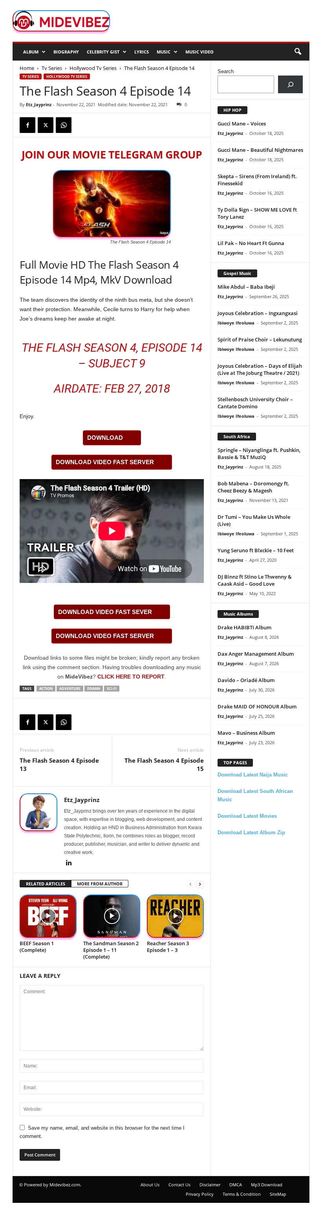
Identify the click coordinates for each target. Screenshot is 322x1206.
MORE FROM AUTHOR (100, 884)
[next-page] (200, 884)
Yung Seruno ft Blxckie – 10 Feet (256, 550)
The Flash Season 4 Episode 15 (164, 764)
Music (163, 52)
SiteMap (278, 1194)
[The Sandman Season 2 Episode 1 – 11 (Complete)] (111, 915)
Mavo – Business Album (246, 732)
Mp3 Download (266, 1185)
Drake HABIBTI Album (244, 627)
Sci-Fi (112, 688)
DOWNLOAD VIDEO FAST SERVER (105, 462)
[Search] (290, 84)
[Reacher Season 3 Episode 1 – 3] (175, 915)
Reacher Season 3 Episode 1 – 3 (168, 946)
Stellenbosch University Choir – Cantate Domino (255, 403)
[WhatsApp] (63, 125)
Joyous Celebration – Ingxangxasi (258, 313)
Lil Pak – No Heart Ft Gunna (251, 243)
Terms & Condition (242, 1194)
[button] (297, 52)
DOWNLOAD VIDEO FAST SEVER (105, 612)
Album (30, 52)
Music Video (199, 52)
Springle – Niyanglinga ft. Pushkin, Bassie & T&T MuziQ (259, 453)
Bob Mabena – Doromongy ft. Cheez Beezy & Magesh (253, 487)
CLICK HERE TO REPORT (131, 676)
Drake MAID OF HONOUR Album (257, 706)
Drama (93, 688)
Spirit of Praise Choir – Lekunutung (260, 339)
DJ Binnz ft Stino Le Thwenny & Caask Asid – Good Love (255, 580)
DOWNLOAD (105, 437)
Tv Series (52, 68)
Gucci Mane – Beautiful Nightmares (260, 149)
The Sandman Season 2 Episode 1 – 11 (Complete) (111, 950)
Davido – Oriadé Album (246, 680)
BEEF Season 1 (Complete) (37, 946)
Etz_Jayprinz (38, 104)
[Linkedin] (68, 863)
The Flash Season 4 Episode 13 (59, 764)
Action (46, 688)
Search (226, 71)
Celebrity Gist (103, 52)
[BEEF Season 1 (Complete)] (48, 915)
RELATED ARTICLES (45, 884)
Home (27, 68)
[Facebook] (27, 125)
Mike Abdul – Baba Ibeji (246, 286)
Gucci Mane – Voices (242, 123)
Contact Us (179, 1185)
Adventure (69, 688)
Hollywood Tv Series (93, 68)
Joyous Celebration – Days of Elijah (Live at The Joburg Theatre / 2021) (260, 369)
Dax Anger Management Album (256, 653)
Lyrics (141, 52)
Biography (66, 52)
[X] (45, 125)
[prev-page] (190, 884)
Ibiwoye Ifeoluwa (236, 323)
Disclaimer (209, 1185)
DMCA (235, 1185)
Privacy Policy (200, 1194)
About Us (150, 1185)
